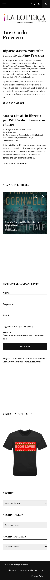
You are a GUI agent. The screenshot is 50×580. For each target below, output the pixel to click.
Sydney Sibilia (9, 77)
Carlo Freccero (36, 63)
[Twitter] (35, 4)
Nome (6, 292)
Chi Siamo (12, 570)
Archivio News (35, 60)
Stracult (41, 74)
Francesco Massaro (24, 66)
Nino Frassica (8, 71)
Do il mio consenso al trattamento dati (23, 337)
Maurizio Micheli (38, 68)
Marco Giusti (25, 68)
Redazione (26, 129)
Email (6, 315)
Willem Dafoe (28, 77)
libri (4, 138)
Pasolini (18, 71)
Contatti (23, 570)
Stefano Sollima (31, 74)
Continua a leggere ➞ (15, 103)
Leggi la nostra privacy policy (18, 326)
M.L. (22, 60)
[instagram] (39, 4)
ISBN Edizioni (37, 135)
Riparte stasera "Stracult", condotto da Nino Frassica (23, 53)
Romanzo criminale (30, 71)
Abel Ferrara (11, 63)
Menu (4, 4)
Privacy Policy (37, 576)
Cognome (8, 304)
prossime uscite (24, 138)
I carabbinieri (13, 68)
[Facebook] (31, 4)
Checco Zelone (25, 135)
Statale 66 (19, 74)
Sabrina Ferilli (8, 74)
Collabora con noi (36, 570)
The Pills (18, 77)
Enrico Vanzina (9, 66)
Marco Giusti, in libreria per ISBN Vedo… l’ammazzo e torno (24, 120)
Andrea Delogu (23, 63)
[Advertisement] (23, 258)
